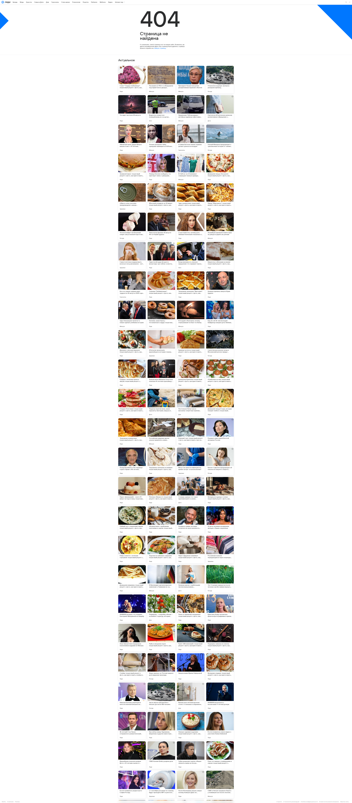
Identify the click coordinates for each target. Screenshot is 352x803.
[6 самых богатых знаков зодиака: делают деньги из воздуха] (190, 138)
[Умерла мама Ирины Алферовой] (190, 667)
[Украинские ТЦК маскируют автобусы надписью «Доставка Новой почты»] (190, 109)
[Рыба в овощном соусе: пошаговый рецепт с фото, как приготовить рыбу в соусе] (161, 637)
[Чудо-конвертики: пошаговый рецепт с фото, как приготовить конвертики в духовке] (190, 197)
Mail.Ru (4, 801)
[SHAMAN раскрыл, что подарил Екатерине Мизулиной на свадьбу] (132, 608)
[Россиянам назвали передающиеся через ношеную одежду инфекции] (220, 549)
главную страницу (160, 48)
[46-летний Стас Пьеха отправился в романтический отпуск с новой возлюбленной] (132, 725)
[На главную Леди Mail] (7, 2)
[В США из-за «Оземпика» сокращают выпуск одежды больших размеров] (190, 167)
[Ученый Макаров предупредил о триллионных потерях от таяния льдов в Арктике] (220, 138)
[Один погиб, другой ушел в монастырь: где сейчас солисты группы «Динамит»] (161, 256)
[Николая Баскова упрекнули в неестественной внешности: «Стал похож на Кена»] (132, 696)
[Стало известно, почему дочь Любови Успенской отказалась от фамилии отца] (190, 226)
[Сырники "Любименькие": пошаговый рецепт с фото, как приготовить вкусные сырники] (161, 285)
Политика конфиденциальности (309, 801)
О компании (10, 801)
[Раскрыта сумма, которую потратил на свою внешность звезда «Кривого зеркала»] (190, 520)
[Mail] (2, 2)
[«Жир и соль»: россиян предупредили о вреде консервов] (132, 197)
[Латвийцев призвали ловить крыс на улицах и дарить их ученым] (220, 226)
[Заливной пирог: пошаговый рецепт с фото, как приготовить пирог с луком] (132, 167)
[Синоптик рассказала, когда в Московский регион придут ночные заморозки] (220, 344)
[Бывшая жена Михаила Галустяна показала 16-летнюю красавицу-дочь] (161, 373)
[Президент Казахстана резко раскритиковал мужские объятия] (190, 79)
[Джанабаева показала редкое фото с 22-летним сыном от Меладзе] (132, 755)
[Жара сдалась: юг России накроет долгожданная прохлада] (161, 667)
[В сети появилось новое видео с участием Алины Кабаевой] (220, 725)
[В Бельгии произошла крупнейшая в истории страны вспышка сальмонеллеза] (161, 344)
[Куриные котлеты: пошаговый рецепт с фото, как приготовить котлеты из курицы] (190, 344)
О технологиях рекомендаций (291, 801)
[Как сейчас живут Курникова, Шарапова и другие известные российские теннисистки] (161, 725)
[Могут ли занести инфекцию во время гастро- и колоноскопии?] (190, 461)
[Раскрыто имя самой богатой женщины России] (220, 432)
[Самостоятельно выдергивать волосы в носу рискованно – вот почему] (132, 256)
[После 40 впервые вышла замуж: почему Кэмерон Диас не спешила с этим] (190, 784)
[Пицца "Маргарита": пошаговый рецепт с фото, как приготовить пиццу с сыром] (220, 197)
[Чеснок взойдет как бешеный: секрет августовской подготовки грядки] (132, 226)
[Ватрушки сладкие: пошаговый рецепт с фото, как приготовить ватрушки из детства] (220, 667)
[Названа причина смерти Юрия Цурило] (220, 285)
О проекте (279, 801)
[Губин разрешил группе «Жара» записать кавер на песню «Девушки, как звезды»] (190, 755)
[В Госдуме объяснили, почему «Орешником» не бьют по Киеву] (190, 314)
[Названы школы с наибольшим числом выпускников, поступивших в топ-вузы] (190, 579)
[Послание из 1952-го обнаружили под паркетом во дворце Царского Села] (161, 79)
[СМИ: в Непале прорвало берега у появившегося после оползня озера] (220, 784)
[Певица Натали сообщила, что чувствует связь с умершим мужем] (161, 167)
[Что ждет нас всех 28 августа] (132, 109)
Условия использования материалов (329, 801)
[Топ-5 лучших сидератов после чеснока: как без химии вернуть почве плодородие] (220, 579)
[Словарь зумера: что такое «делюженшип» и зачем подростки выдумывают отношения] (190, 491)
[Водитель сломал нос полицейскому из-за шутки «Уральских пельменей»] (161, 109)
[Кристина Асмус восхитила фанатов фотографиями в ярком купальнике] (220, 608)
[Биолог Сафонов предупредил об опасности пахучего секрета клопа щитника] (220, 461)
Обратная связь (344, 801)
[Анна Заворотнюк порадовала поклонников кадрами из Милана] (132, 637)
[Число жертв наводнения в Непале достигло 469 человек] (161, 696)
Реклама (17, 801)
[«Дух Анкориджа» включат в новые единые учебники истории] (132, 314)
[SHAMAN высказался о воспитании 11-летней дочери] (220, 696)
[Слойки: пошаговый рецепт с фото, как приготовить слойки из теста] (132, 667)
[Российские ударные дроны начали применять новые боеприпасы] (161, 432)
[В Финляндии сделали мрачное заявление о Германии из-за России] (161, 579)
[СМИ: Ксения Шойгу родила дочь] (161, 755)
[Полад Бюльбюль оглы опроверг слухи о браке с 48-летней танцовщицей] (132, 461)
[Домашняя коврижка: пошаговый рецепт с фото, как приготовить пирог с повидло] (132, 579)
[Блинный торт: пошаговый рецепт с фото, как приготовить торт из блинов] (190, 432)
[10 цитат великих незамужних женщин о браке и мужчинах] (220, 520)
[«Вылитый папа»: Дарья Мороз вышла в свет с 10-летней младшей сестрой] (132, 138)
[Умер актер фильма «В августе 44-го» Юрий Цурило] (161, 226)
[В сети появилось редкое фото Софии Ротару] (132, 784)
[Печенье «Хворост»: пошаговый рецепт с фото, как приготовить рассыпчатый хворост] (161, 491)
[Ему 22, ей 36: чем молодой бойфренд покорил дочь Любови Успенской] (220, 314)
